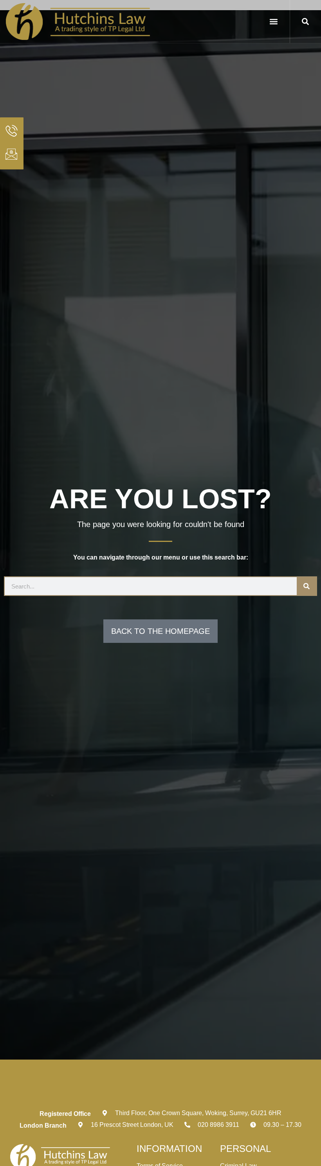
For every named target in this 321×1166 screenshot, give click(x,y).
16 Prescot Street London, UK (132, 1124)
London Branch (43, 1125)
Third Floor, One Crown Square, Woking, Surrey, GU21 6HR (198, 1113)
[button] (273, 21)
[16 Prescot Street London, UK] (80, 1125)
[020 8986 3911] (187, 1125)
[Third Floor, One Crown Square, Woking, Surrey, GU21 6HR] (104, 1113)
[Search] (306, 586)
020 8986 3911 (218, 1124)
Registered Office (65, 1113)
